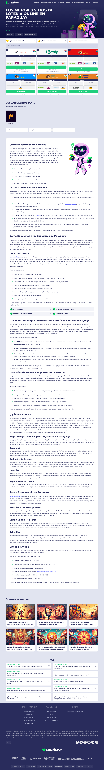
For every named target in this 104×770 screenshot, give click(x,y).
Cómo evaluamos (28, 717)
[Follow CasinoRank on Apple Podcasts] (96, 742)
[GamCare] (35, 758)
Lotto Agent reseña (21, 69)
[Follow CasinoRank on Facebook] (77, 742)
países (39, 215)
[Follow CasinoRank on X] (85, 742)
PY (7, 742)
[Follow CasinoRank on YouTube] (89, 742)
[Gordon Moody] (49, 758)
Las (11, 257)
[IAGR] (15, 758)
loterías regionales (70, 204)
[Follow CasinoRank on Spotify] (93, 742)
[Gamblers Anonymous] (23, 758)
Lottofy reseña (52, 69)
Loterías (36, 2)
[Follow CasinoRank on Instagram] (81, 742)
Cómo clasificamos (29, 720)
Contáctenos (29, 714)
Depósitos (61, 2)
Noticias (95, 2)
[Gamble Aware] (71, 758)
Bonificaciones (51, 711)
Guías (88, 2)
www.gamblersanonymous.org (46, 571)
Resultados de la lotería (48, 2)
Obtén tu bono (20, 67)
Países (68, 2)
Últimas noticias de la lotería (74, 711)
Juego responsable (16, 496)
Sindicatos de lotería (78, 2)
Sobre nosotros (29, 711)
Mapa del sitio (29, 723)
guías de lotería (17, 257)
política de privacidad (51, 720)
